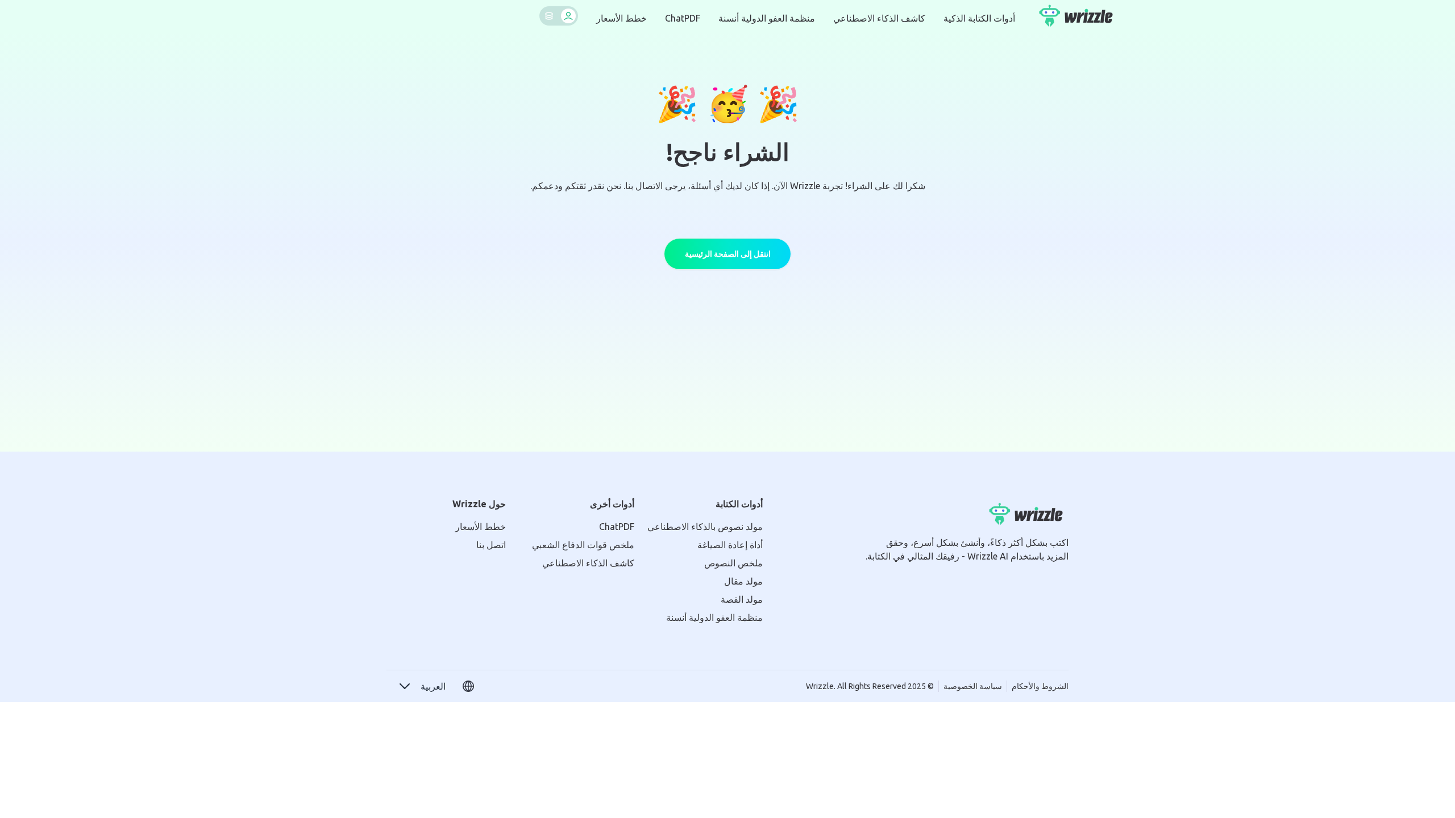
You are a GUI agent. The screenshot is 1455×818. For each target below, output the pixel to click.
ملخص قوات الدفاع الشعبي (583, 545)
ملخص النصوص (733, 563)
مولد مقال (743, 581)
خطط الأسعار (621, 18)
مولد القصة (742, 599)
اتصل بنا (491, 545)
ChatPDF (682, 18)
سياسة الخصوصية (972, 686)
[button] (422, 686)
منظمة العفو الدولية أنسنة (766, 18)
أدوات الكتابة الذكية (979, 18)
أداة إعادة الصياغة (730, 545)
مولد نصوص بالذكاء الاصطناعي (705, 526)
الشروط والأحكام (1040, 686)
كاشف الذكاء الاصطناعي (879, 18)
